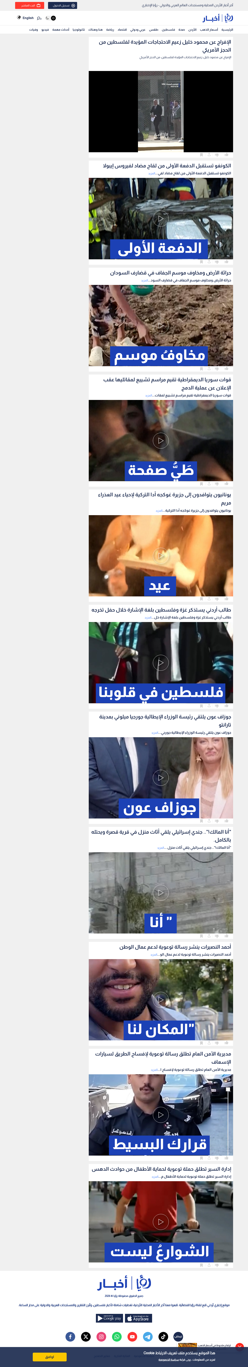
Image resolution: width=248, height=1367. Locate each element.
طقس (153, 29)
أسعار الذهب (209, 29)
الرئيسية (227, 29)
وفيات (33, 29)
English (28, 18)
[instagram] (101, 1337)
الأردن (192, 29)
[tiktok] (163, 1337)
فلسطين (168, 29)
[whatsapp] (117, 1337)
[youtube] (132, 1337)
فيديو (45, 29)
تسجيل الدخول (61, 5)
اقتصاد (122, 29)
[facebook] (70, 1337)
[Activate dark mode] (50, 18)
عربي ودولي (138, 29)
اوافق (49, 1357)
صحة (181, 29)
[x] (86, 1337)
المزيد (151, 173)
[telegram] (148, 1337)
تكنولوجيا (79, 29)
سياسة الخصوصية (168, 1359)
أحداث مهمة (60, 29)
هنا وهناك (95, 29)
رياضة (110, 29)
